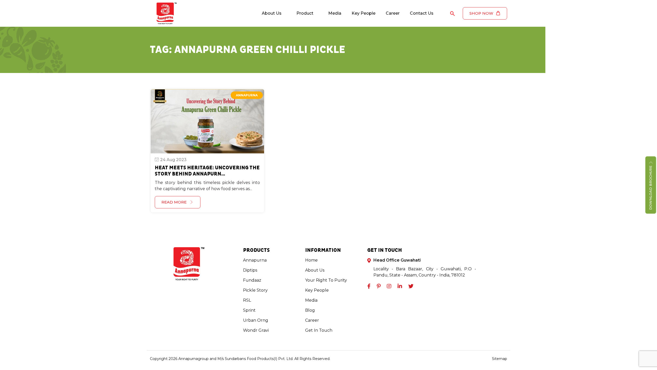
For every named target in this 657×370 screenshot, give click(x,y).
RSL (247, 300)
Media (334, 13)
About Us (272, 13)
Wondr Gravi (256, 330)
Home (311, 260)
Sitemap (499, 358)
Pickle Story (255, 290)
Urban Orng (255, 320)
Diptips (250, 270)
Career (393, 13)
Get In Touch (318, 330)
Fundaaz (252, 280)
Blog (310, 310)
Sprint (249, 310)
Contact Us (421, 13)
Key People (363, 13)
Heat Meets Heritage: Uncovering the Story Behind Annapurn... (207, 171)
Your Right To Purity (326, 280)
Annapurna (247, 95)
